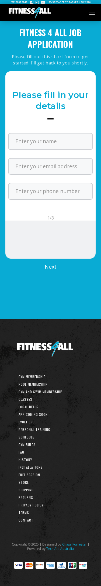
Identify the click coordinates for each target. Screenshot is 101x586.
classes (25, 399)
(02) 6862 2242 (19, 2)
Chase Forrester (74, 544)
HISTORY (25, 459)
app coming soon (33, 414)
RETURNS (26, 497)
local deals (29, 407)
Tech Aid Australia (60, 548)
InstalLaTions (31, 467)
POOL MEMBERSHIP (33, 384)
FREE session (29, 474)
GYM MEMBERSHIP (32, 376)
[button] (50, 266)
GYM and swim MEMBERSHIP (40, 391)
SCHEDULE (26, 437)
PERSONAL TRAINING (34, 429)
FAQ (21, 452)
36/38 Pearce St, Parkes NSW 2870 (69, 2)
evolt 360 (27, 422)
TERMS (24, 512)
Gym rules (27, 444)
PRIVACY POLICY (31, 505)
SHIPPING (26, 490)
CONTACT (26, 520)
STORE (24, 482)
